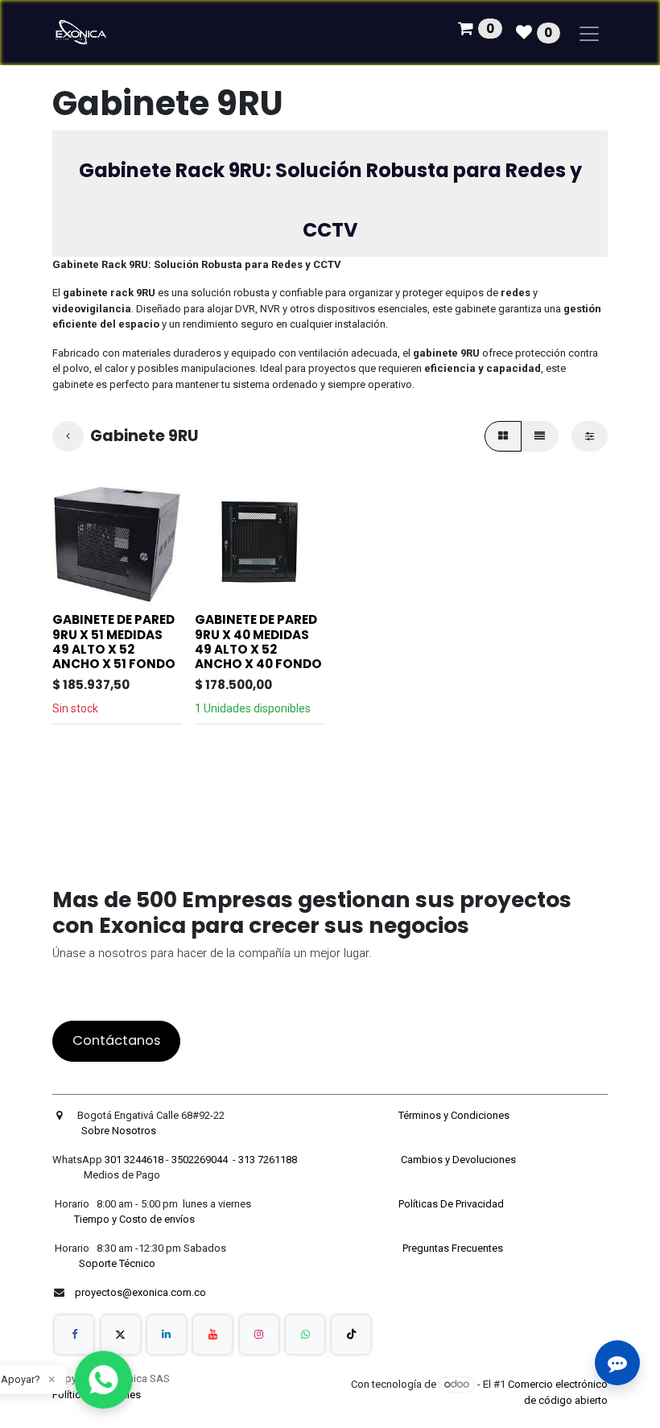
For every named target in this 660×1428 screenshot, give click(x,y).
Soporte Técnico (117, 1263)
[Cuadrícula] (503, 436)
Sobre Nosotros (120, 1131)
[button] (76, 585)
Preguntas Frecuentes (453, 1248)
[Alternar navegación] (589, 32)
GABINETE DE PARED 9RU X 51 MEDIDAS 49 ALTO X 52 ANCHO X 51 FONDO (113, 641)
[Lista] (540, 436)
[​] (74, 1334)
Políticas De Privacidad (452, 1204)
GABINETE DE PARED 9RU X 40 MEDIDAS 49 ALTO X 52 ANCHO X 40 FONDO (258, 641)
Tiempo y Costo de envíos (132, 1219)
